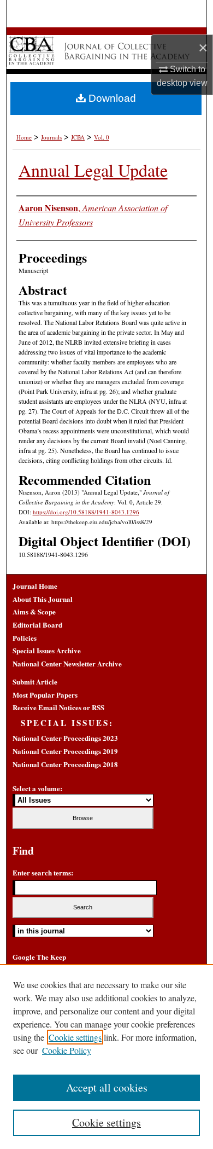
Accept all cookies (106, 1087)
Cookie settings (75, 1037)
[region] (106, 1056)
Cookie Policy (66, 1050)
